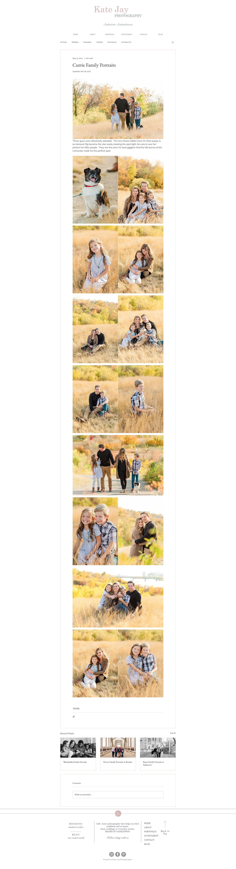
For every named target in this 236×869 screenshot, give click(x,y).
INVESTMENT (151, 836)
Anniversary (112, 42)
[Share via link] (74, 716)
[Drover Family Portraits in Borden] (118, 748)
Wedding (75, 42)
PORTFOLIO (150, 831)
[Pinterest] (123, 854)
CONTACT (149, 840)
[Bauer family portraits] (158, 748)
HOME (147, 823)
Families (99, 42)
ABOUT (148, 827)
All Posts (63, 42)
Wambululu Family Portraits (75, 762)
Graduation (87, 42)
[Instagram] (111, 854)
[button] (126, 34)
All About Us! (126, 42)
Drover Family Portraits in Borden (117, 762)
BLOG (147, 844)
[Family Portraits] (78, 748)
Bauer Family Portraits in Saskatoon (153, 763)
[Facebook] (117, 854)
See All (173, 733)
